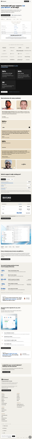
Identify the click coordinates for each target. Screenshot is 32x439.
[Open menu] (30, 1)
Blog (2, 416)
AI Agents (3, 394)
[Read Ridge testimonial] (14, 108)
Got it (13, 436)
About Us (3, 411)
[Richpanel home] (12, 1)
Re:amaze (18, 397)
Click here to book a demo (6, 15)
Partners (3, 408)
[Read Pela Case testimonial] (29, 127)
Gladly (18, 400)
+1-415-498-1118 (19, 407)
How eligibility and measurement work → (14, 91)
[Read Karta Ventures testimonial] (14, 167)
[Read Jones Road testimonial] (29, 108)
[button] (8, 105)
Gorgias (3, 179)
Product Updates (4, 403)
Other (12, 179)
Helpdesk (3, 396)
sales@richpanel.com (20, 404)
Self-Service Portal (5, 397)
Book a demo (26, 1)
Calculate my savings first (17, 15)
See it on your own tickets (6, 259)
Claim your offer (4, 91)
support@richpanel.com (20, 405)
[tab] (2, 247)
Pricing (3, 401)
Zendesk (8, 179)
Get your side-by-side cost (6, 218)
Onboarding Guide (4, 415)
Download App (4, 404)
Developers (3, 419)
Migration (3, 400)
